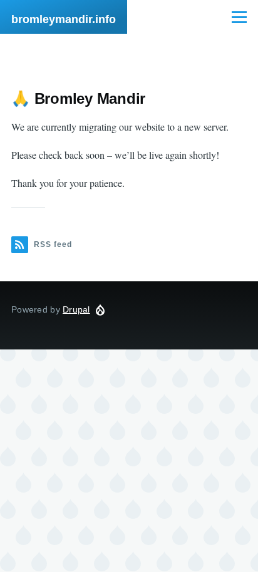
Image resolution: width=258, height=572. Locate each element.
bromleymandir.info (63, 19)
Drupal (76, 309)
